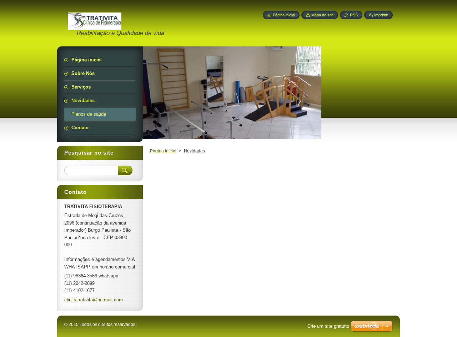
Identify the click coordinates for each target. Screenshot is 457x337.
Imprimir (381, 15)
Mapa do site (322, 15)
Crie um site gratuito (328, 326)
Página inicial (163, 151)
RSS (354, 15)
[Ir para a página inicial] (94, 25)
